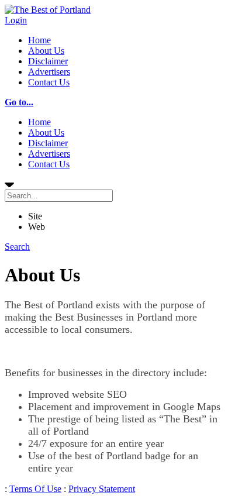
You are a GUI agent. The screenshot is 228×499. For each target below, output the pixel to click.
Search (17, 247)
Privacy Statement (101, 489)
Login (16, 20)
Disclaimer (48, 61)
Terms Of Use (35, 489)
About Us (46, 51)
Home (39, 40)
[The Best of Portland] (48, 10)
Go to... (19, 102)
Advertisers (49, 72)
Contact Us (49, 82)
